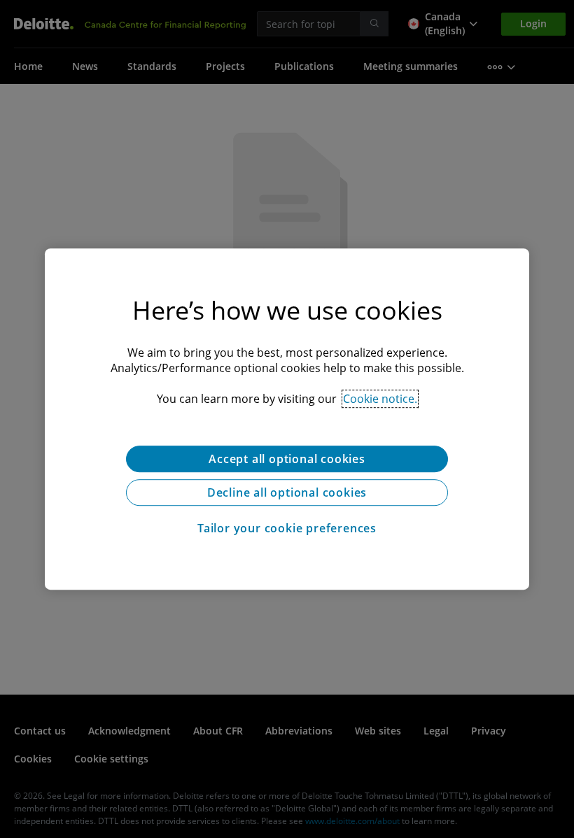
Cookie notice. (380, 398)
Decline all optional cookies (287, 492)
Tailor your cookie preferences (287, 528)
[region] (287, 419)
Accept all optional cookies (287, 459)
